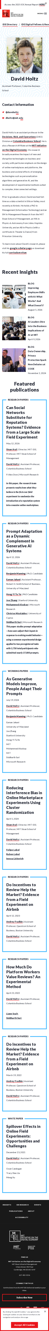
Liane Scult (12, 1013)
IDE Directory (10, 24)
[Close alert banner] (46, 3)
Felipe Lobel (13, 850)
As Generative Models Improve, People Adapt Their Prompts (24, 686)
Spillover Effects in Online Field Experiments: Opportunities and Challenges (23, 1136)
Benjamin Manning (16, 573)
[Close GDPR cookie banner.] (45, 1311)
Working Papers (18, 671)
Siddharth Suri (14, 622)
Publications (15, 1211)
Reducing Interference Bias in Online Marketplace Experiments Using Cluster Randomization (24, 800)
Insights (7, 1205)
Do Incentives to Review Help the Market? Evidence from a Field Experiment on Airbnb (22, 897)
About (31, 1211)
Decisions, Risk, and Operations (19, 136)
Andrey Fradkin (14, 921)
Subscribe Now (24, 1297)
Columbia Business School (27, 141)
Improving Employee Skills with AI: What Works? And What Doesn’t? (36, 297)
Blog (31, 283)
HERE (42, 4)
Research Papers (18, 399)
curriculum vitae (18, 252)
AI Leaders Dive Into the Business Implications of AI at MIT (37, 328)
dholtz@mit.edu (14, 118)
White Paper (15, 1118)
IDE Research (22, 1205)
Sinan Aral (11, 449)
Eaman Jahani (13, 579)
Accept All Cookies (24, 1325)
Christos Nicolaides (16, 613)
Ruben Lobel (13, 854)
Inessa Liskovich (14, 858)
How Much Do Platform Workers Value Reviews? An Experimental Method (23, 977)
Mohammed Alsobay (17, 604)
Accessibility (21, 1217)
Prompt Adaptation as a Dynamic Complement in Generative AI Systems (24, 541)
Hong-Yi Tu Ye (13, 594)
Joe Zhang (11, 600)
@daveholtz (12, 112)
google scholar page (21, 248)
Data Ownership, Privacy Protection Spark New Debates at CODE (37, 360)
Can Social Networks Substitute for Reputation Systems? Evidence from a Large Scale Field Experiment (23, 422)
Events (37, 1205)
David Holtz (12, 464)
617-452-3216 (24, 1275)
